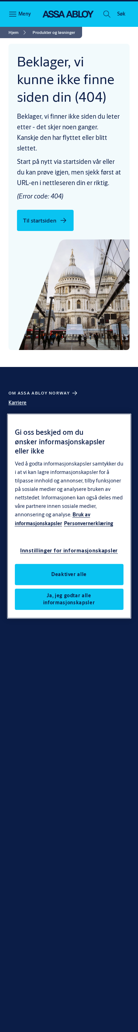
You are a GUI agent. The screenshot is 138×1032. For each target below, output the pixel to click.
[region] (69, 516)
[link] (18, 32)
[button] (121, 14)
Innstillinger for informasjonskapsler (69, 550)
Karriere (17, 402)
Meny (24, 14)
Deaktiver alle (69, 574)
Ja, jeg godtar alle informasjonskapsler (69, 598)
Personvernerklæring (88, 523)
